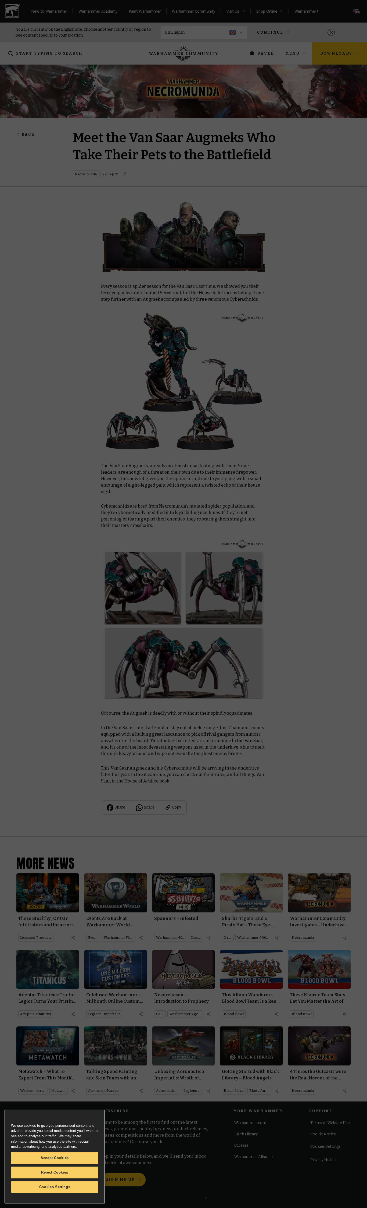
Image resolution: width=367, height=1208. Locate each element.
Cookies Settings (54, 1187)
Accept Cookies (55, 1158)
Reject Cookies (54, 1172)
